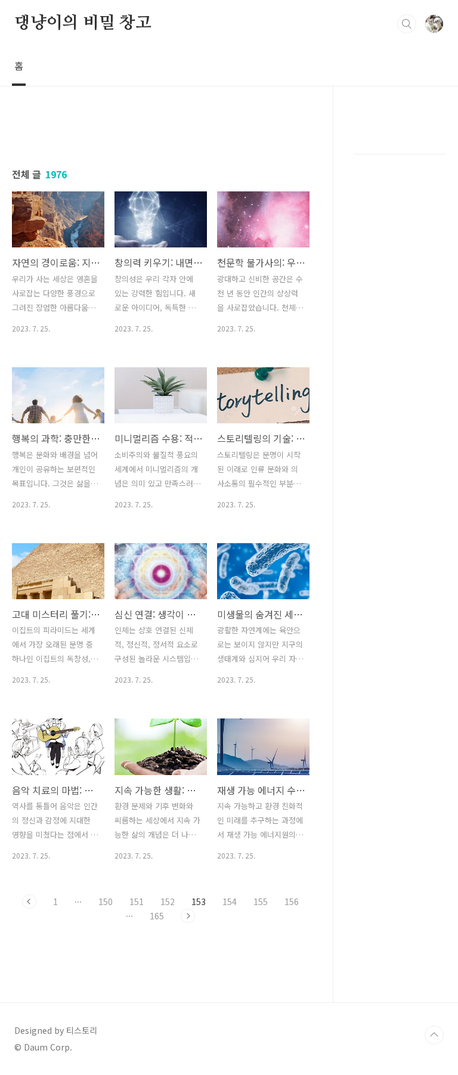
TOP (434, 1035)
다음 (188, 916)
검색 (407, 24)
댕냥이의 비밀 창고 (82, 23)
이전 (29, 901)
